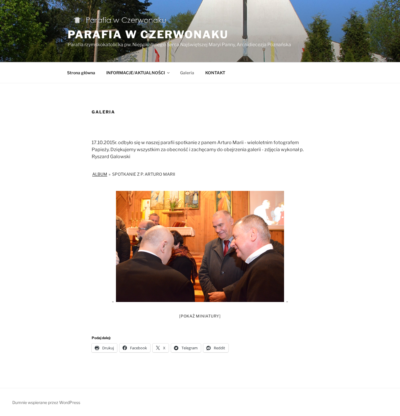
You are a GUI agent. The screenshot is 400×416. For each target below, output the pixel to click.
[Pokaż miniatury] (200, 316)
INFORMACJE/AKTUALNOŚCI (135, 72)
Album (99, 174)
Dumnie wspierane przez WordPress (46, 402)
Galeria (187, 72)
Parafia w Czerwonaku (148, 34)
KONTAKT (215, 72)
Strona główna (81, 72)
